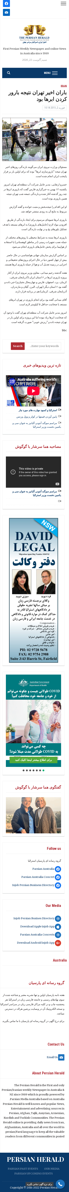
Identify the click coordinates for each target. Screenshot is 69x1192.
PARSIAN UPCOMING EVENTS (33, 1173)
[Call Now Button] (60, 1184)
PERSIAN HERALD (35, 1159)
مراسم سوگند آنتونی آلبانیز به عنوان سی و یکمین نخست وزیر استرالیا (37, 424)
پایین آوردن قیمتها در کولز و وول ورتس (36, 416)
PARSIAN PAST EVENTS (23, 1168)
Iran (64, 86)
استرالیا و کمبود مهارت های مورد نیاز (38, 410)
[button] (10, 720)
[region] (33, 590)
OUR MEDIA (51, 1168)
